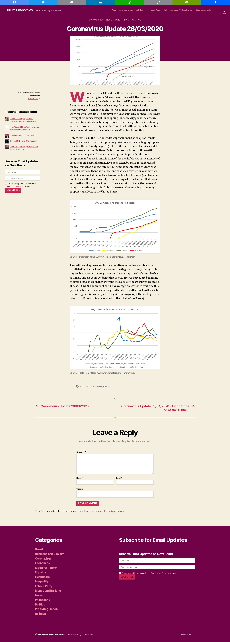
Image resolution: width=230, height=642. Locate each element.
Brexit (39, 549)
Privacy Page (15, 186)
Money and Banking (48, 590)
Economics (42, 563)
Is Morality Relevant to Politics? (23, 141)
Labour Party (43, 586)
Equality (40, 572)
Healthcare (113, 20)
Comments (33, 98)
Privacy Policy (155, 10)
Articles (139, 10)
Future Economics (19, 10)
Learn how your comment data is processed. (101, 511)
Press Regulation (46, 609)
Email (119, 478)
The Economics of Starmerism (23, 135)
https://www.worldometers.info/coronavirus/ (112, 257)
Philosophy (42, 600)
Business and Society (49, 554)
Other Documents (203, 10)
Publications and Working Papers (178, 10)
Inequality (41, 581)
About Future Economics (122, 10)
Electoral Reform (46, 567)
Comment (81, 452)
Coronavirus (96, 20)
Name (79, 478)
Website (79, 489)
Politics (136, 20)
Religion (40, 613)
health (106, 386)
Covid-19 (97, 386)
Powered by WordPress (81, 634)
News (126, 20)
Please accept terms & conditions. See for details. (148, 573)
